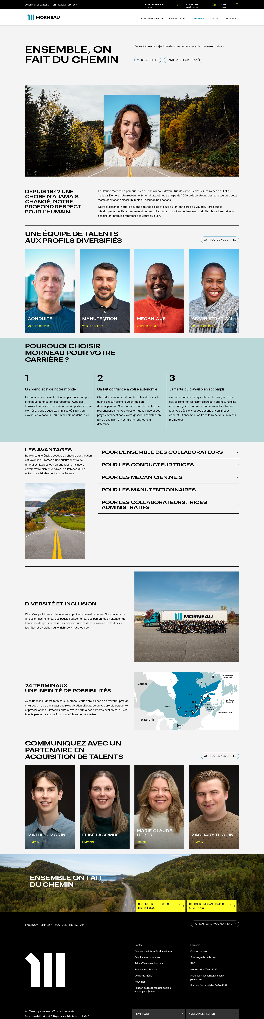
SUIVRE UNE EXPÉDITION (202, 1013)
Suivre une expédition (192, 4)
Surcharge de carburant (203, 957)
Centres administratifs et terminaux (153, 951)
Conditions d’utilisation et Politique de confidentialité (51, 1016)
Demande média (143, 975)
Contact (215, 18)
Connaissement (198, 951)
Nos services (150, 18)
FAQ (192, 963)
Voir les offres (147, 59)
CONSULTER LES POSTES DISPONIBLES (153, 905)
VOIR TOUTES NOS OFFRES (220, 239)
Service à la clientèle (145, 969)
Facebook (31, 924)
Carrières (197, 18)
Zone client (224, 4)
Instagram (76, 924)
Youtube (61, 924)
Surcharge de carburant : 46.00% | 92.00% (51, 5)
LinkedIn (46, 924)
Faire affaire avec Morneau (155, 4)
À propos (175, 18)
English (231, 18)
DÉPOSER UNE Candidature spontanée (207, 905)
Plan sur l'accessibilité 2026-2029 (208, 985)
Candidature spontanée (184, 59)
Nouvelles (139, 981)
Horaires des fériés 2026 (203, 969)
